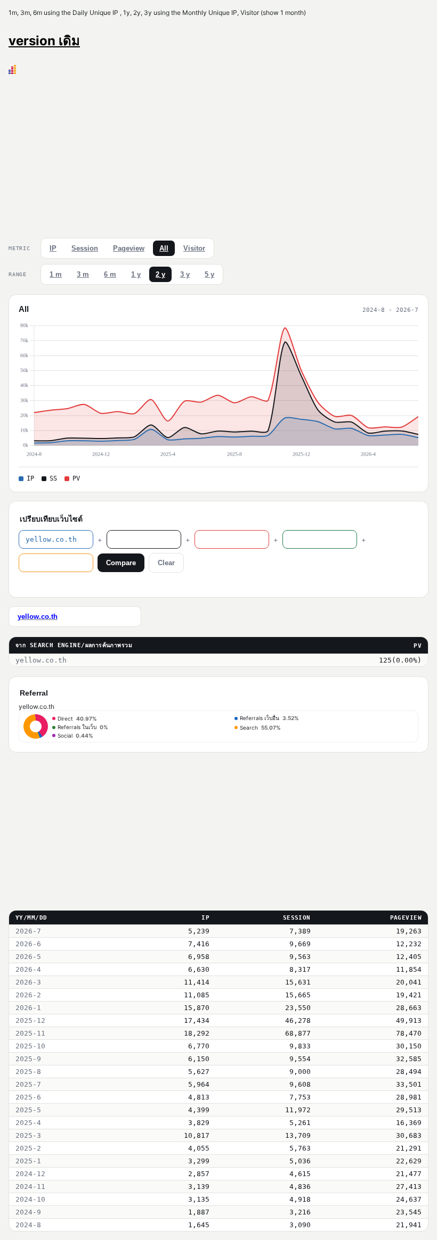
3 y (185, 274)
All (163, 248)
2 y (160, 274)
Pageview (128, 248)
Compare (121, 563)
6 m (110, 274)
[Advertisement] (218, 153)
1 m (56, 274)
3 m (83, 274)
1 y (136, 274)
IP (53, 248)
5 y (209, 274)
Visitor (194, 248)
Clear (166, 563)
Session (84, 248)
